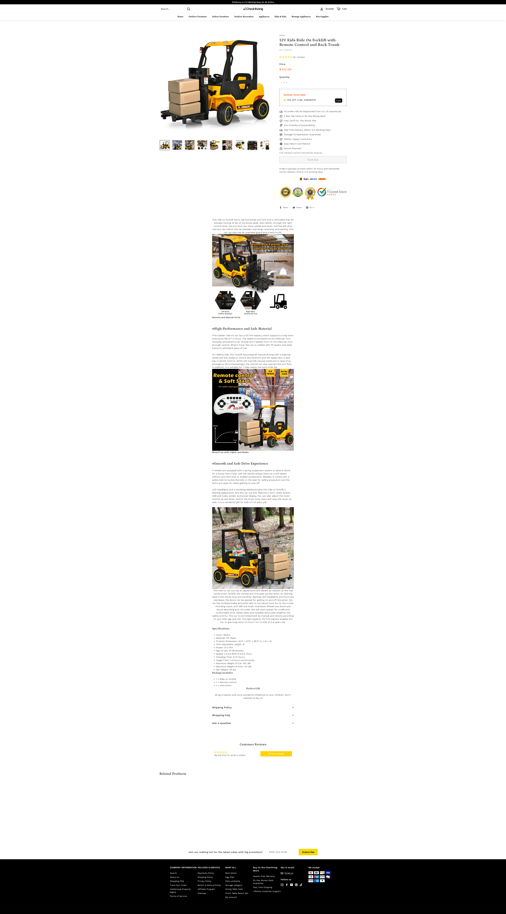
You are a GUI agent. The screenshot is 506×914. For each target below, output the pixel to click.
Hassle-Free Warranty (264, 876)
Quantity (284, 77)
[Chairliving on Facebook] (286, 884)
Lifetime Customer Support (267, 891)
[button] (285, 57)
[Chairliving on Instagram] (282, 884)
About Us (174, 877)
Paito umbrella (232, 881)
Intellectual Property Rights (180, 890)
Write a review (276, 753)
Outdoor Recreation (244, 16)
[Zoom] (215, 82)
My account (231, 897)
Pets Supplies (322, 16)
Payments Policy (206, 873)
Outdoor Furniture (198, 16)
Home (180, 16)
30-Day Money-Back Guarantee (263, 882)
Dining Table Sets (234, 889)
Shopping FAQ (221, 715)
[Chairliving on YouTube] (291, 884)
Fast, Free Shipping (262, 887)
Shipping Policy (222, 707)
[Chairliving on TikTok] (301, 884)
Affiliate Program (206, 889)
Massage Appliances (301, 16)
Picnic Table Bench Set (236, 893)
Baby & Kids (280, 16)
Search (173, 873)
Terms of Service (178, 896)
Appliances (264, 16)
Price (282, 64)
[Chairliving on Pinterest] (296, 884)
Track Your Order (178, 885)
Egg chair (230, 877)
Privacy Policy (204, 881)
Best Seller (231, 873)
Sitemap (202, 893)
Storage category (233, 885)
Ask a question (221, 723)
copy (338, 100)
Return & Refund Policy (209, 885)
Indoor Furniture (220, 16)
